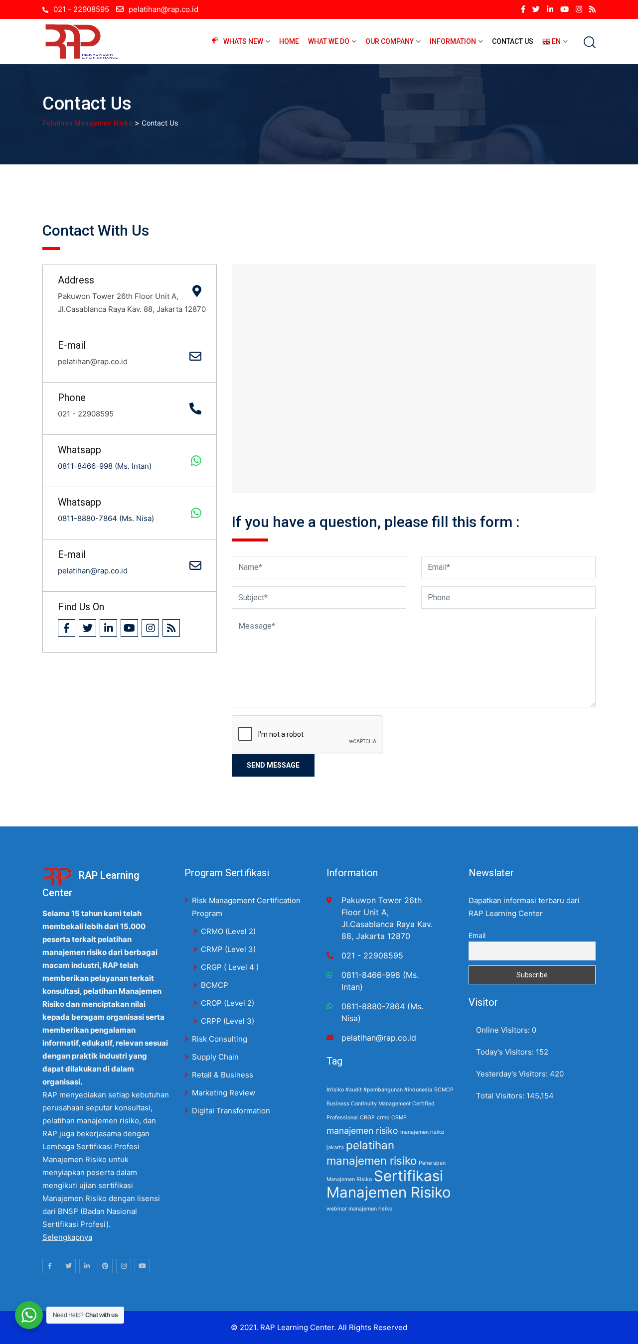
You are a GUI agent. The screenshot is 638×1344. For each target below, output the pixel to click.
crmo (383, 1117)
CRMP (399, 1117)
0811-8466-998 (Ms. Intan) (105, 466)
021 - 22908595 (81, 9)
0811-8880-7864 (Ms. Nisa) (106, 518)
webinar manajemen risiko (359, 1209)
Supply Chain (215, 1057)
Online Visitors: (504, 1030)
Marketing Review (223, 1092)
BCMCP (214, 985)
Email (477, 935)
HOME (289, 41)
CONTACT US (512, 41)
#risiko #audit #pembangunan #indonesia (379, 1089)
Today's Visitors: (506, 1052)
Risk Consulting (219, 1039)
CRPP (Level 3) (227, 1021)
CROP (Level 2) (227, 1003)
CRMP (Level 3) (228, 949)
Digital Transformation (231, 1110)
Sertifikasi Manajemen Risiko (388, 1184)
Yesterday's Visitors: (513, 1073)
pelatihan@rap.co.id (163, 9)
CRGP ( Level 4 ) (230, 967)
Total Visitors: (501, 1095)
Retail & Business (222, 1074)
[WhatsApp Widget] (29, 1315)
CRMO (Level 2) (228, 931)
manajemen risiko (362, 1130)
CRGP (367, 1117)
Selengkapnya (67, 1237)
